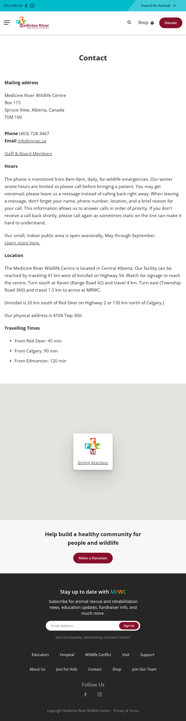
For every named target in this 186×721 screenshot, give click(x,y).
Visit (126, 654)
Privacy (119, 710)
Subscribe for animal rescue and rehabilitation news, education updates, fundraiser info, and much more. (93, 607)
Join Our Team (144, 669)
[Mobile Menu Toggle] (7, 22)
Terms (134, 710)
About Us (37, 669)
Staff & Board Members (28, 153)
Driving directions (93, 462)
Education (40, 654)
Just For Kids (66, 669)
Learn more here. (22, 243)
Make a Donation (93, 558)
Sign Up (129, 626)
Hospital (67, 654)
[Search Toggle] (129, 22)
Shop (143, 22)
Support (147, 654)
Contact (95, 669)
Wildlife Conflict (98, 654)
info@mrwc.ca (32, 141)
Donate (171, 22)
